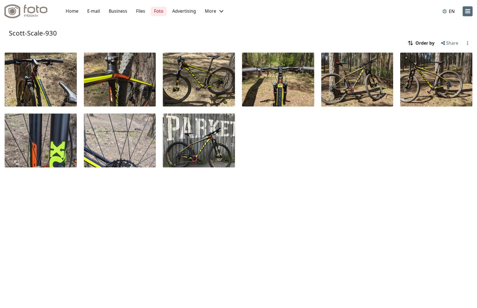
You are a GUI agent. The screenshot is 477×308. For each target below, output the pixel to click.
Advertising (184, 11)
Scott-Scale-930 (33, 33)
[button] (214, 11)
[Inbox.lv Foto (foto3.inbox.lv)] (29, 11)
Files (140, 11)
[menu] (468, 11)
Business (118, 11)
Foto (158, 11)
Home (72, 11)
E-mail (93, 11)
